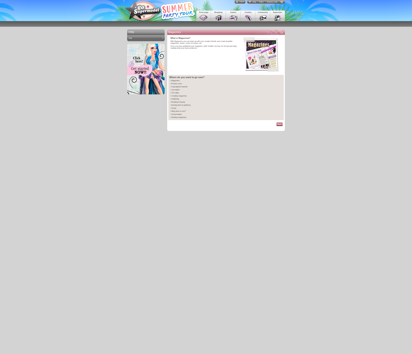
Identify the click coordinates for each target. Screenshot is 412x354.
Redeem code (272, 2)
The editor (175, 93)
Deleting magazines (179, 117)
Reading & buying (178, 102)
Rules (261, 2)
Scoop (173, 108)
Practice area (176, 84)
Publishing (175, 99)
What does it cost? (178, 111)
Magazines (175, 80)
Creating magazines (179, 96)
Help (254, 2)
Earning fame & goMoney (181, 105)
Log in (241, 2)
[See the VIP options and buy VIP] (282, 2)
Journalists (175, 90)
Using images (176, 114)
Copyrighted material (179, 87)
